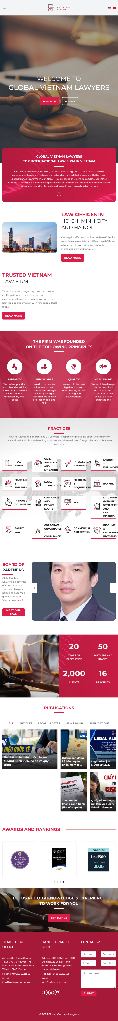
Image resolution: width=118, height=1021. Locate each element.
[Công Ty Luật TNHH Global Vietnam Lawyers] (59, 7)
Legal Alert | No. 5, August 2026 (101, 763)
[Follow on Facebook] (45, 992)
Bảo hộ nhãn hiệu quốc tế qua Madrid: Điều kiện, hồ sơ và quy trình (26, 761)
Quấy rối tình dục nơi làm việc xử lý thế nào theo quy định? (102, 804)
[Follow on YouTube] (57, 992)
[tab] (11, 723)
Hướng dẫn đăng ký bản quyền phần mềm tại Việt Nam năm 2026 (73, 762)
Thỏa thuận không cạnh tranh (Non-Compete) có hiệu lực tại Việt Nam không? (73, 804)
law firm (21, 600)
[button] (34, 588)
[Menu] (4, 7)
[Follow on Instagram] (51, 992)
